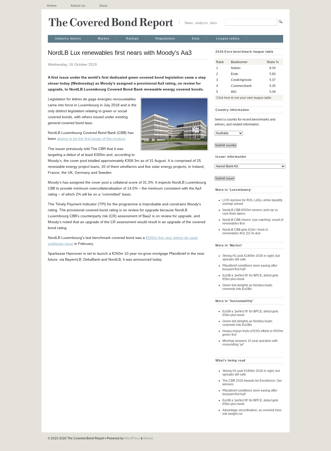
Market (103, 38)
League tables (228, 38)
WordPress (132, 438)
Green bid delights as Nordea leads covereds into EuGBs (247, 287)
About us (78, 5)
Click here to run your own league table (243, 98)
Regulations (165, 38)
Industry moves (68, 38)
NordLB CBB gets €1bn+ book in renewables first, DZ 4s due (245, 231)
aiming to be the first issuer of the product (91, 139)
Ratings (132, 38)
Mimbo (148, 438)
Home (52, 5)
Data (103, 5)
